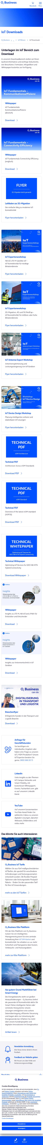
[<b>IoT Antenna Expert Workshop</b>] (21, 358)
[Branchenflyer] (21, 711)
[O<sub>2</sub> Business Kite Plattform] (21, 926)
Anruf (15, 1142)
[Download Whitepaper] (21, 577)
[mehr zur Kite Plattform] (21, 930)
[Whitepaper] (21, 102)
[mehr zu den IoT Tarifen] (21, 867)
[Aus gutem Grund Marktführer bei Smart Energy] (21, 989)
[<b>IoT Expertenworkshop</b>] (21, 255)
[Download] (21, 122)
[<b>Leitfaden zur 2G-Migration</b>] (21, 202)
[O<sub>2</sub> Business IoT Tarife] (21, 863)
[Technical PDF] (21, 460)
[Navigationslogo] (9, 2)
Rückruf (24, 1142)
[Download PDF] (21, 456)
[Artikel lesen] (21, 1000)
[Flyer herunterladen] (21, 219)
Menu (40, 6)
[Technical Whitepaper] (21, 560)
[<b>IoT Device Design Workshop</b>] (21, 412)
